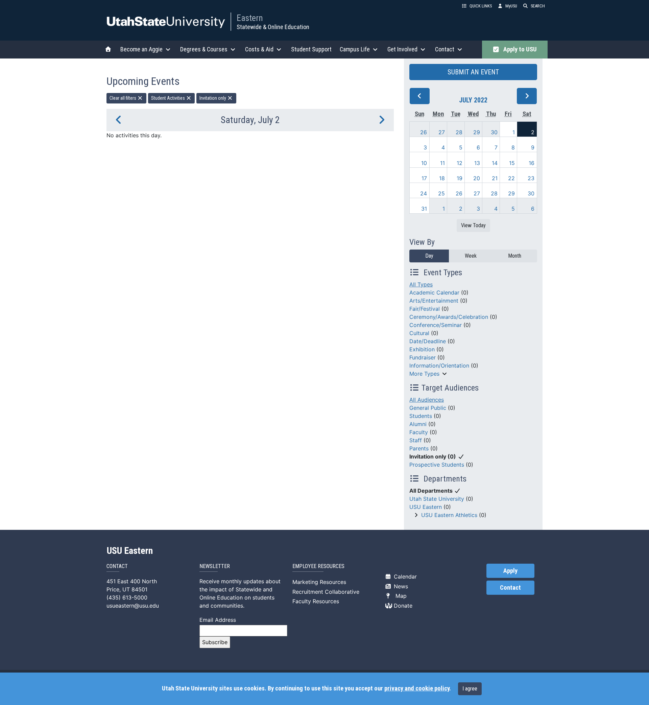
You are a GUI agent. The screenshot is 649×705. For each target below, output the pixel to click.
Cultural (419, 333)
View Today (473, 225)
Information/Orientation (439, 365)
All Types (421, 284)
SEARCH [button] (538, 5)
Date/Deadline (427, 341)
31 (424, 208)
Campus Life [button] (355, 49)
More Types (424, 373)
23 (531, 178)
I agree (469, 688)
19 (459, 178)
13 (477, 163)
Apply (510, 570)
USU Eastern (425, 506)
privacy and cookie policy (416, 688)
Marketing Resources (319, 582)
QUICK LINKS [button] (481, 5)
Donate (402, 605)
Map (399, 595)
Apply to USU (519, 49)
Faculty (418, 432)
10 (424, 163)
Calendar (404, 576)
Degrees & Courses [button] (203, 49)
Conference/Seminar (435, 325)
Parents (419, 448)
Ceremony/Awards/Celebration (448, 316)
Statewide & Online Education (273, 26)
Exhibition (422, 349)
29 (476, 132)
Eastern (250, 18)
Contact (510, 587)
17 (424, 178)
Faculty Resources (315, 601)
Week (471, 256)
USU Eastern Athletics (449, 515)
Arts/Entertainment (433, 300)
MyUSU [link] (511, 5)
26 (423, 132)
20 (476, 178)
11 (442, 163)
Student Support (311, 49)
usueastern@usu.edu (132, 605)
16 (531, 163)
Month (514, 256)
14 (495, 163)
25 (441, 193)
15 (512, 163)
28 (459, 132)
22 (511, 178)
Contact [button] (444, 49)
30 (494, 132)
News (400, 586)
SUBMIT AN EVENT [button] (473, 72)
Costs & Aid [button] (259, 49)
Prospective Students (436, 464)
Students (420, 416)
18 (442, 178)
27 (441, 132)
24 (423, 193)
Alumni (418, 424)
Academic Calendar (434, 292)
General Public (427, 407)
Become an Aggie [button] (141, 49)
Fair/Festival (424, 308)
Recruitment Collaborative (325, 591)
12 (459, 163)
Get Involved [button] (402, 49)
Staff (415, 440)
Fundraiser (422, 357)
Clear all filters (123, 98)
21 (495, 178)
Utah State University (436, 498)
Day (429, 256)
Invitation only (213, 98)
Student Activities (168, 98)
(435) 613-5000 (126, 597)
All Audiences (426, 399)
